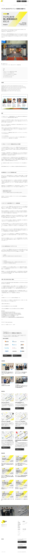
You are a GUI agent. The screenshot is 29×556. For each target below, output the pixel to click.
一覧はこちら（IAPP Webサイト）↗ (5, 303)
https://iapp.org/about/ (9, 322)
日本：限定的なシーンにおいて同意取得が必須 (8, 72)
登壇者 (4, 68)
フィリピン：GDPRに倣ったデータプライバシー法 (8, 75)
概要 (3, 70)
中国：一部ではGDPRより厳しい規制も (7, 76)
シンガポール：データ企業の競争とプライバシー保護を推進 (9, 74)
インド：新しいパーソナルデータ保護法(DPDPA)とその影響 (10, 71)
